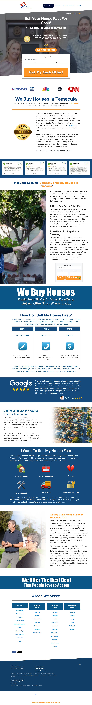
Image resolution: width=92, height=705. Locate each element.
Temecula (72, 125)
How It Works (57, 6)
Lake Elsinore (37, 632)
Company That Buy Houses (41, 671)
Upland (72, 629)
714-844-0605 (76, 14)
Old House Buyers (39, 666)
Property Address (46, 57)
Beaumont (37, 626)
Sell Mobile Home (39, 668)
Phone (34, 63)
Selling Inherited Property (17, 666)
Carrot (40, 685)
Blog (80, 664)
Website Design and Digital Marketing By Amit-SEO (46, 702)
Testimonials (72, 6)
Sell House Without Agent (17, 668)
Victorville (72, 626)
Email (57, 63)
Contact (79, 6)
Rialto (72, 622)
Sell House (65, 6)
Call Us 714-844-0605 (46, 50)
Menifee (37, 629)
